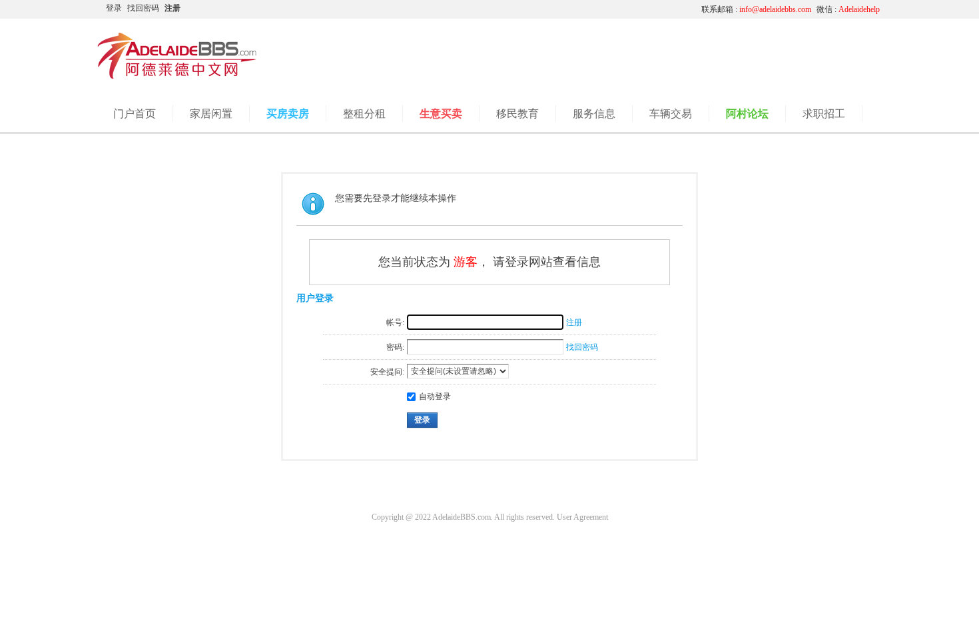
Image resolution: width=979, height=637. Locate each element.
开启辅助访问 (566, 9)
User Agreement (582, 517)
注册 (172, 8)
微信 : (848, 9)
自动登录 (435, 396)
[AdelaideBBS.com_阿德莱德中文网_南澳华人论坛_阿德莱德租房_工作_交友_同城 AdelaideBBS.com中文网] (177, 76)
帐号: (395, 322)
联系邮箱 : (756, 9)
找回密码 (143, 8)
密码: (395, 347)
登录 (114, 8)
